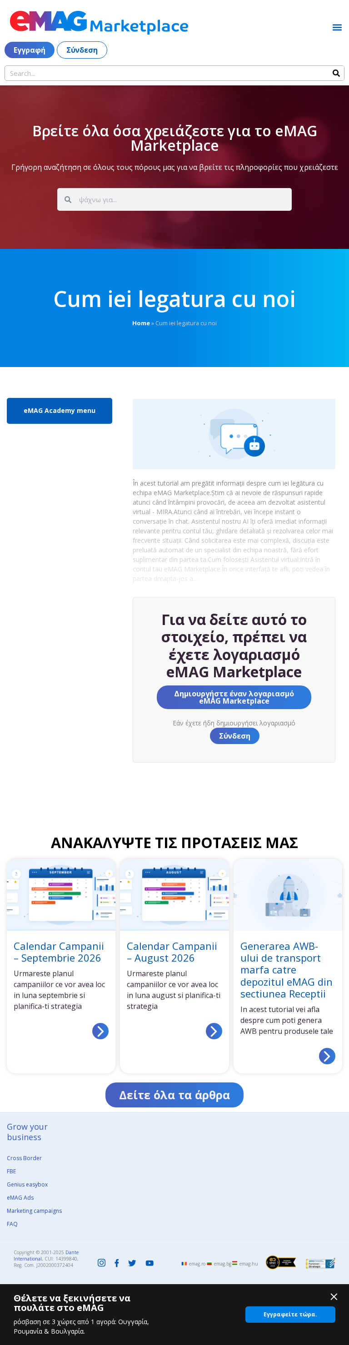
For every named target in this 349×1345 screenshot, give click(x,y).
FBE (11, 1171)
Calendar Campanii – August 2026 (172, 951)
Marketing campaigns (34, 1211)
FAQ (12, 1224)
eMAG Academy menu (59, 410)
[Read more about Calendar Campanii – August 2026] (214, 1031)
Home (141, 323)
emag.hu (248, 1264)
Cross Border (24, 1158)
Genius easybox (27, 1184)
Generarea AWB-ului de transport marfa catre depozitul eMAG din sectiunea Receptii (286, 970)
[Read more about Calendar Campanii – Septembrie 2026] (100, 1031)
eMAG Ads (20, 1197)
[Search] (336, 73)
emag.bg (222, 1264)
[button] (336, 27)
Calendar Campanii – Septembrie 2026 (59, 951)
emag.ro (197, 1264)
